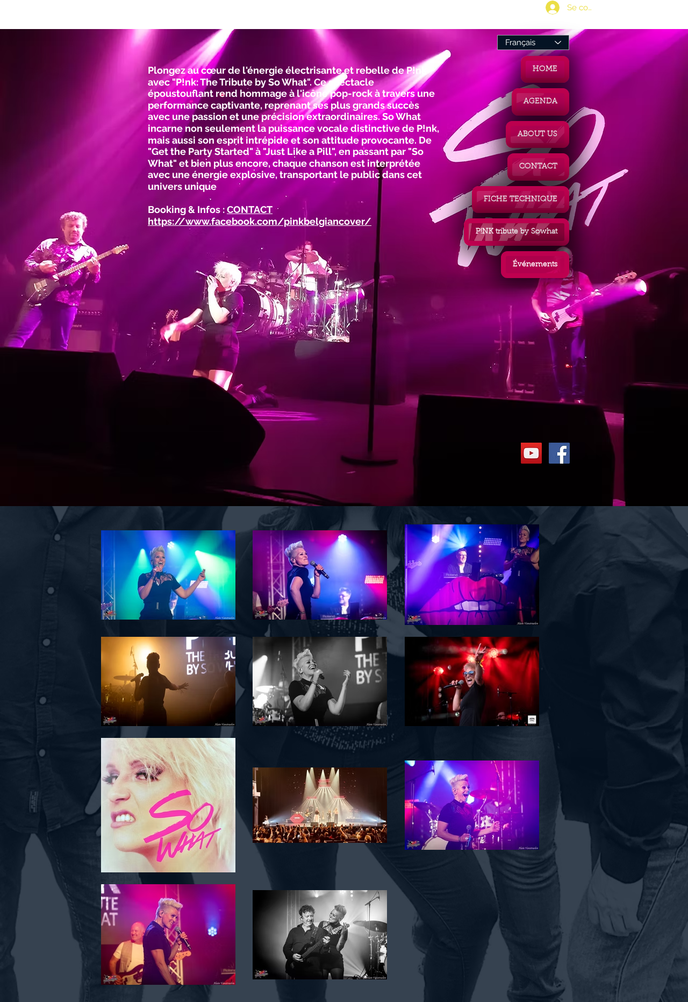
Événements (535, 264)
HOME (545, 69)
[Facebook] (559, 453)
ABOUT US (537, 134)
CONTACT (538, 166)
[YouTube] (531, 453)
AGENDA (540, 101)
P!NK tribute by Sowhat (516, 232)
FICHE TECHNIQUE (520, 199)
